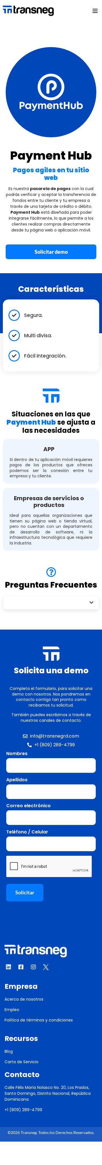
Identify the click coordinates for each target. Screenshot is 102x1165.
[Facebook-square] (21, 967)
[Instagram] (33, 967)
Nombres (16, 753)
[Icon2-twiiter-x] (46, 967)
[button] (95, 11)
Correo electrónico (28, 806)
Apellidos (16, 780)
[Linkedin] (8, 967)
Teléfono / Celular (27, 832)
